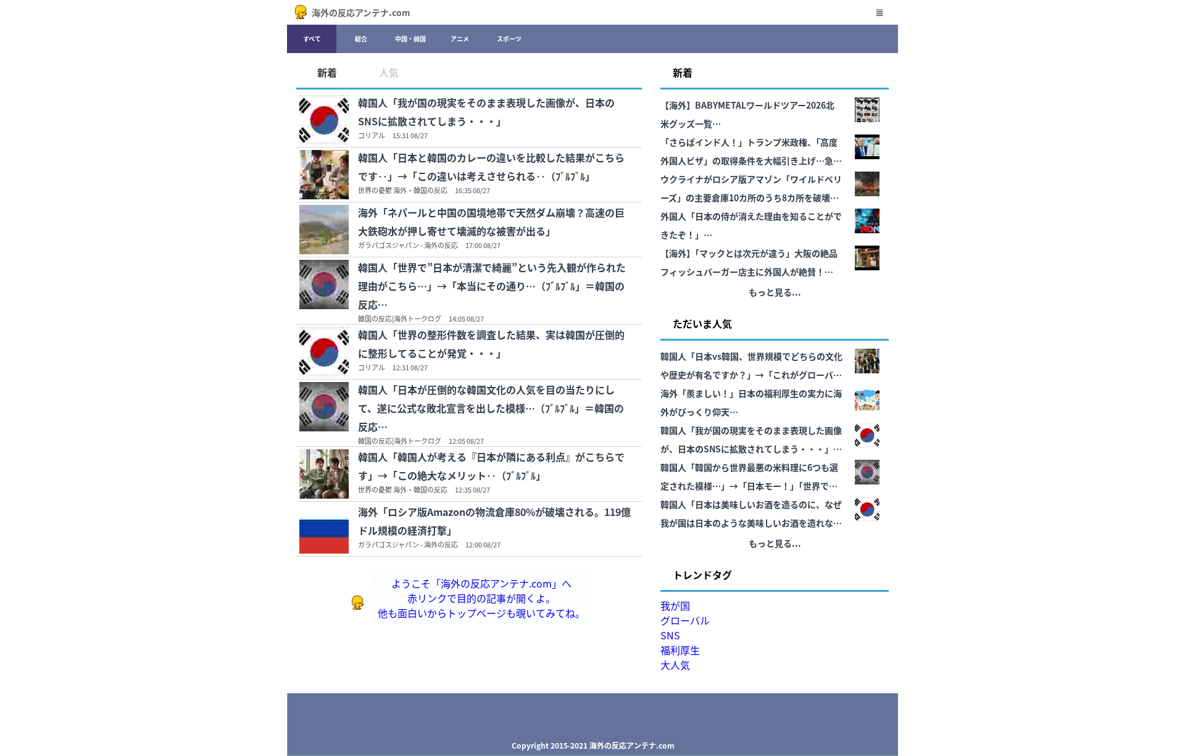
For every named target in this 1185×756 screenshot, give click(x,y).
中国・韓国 (410, 38)
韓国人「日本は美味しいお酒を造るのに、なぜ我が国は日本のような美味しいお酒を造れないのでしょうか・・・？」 (751, 515)
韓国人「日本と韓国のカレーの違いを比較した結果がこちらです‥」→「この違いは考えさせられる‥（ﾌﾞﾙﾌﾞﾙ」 (491, 166)
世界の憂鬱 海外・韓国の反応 (402, 190)
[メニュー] (879, 12)
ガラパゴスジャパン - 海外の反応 (408, 245)
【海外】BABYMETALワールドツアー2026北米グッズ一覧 (747, 114)
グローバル (685, 620)
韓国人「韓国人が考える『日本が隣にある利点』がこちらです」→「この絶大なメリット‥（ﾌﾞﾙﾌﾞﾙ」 (491, 466)
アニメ (460, 38)
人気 (389, 72)
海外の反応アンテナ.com (361, 12)
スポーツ (509, 38)
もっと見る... (775, 292)
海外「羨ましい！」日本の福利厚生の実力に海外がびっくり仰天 (751, 402)
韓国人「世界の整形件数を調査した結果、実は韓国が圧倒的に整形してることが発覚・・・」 (491, 343)
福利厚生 (680, 649)
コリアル (371, 135)
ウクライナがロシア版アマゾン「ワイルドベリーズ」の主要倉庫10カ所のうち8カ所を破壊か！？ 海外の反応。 (751, 190)
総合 (361, 38)
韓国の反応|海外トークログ (399, 318)
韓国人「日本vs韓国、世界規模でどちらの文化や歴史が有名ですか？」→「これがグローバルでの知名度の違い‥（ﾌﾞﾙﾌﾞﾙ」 (751, 367)
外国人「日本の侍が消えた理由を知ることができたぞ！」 (751, 225)
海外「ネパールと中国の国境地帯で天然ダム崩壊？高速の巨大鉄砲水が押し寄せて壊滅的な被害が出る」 (491, 221)
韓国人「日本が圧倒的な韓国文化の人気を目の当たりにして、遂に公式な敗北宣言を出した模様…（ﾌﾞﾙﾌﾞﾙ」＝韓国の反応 (491, 408)
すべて (312, 38)
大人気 (675, 664)
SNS (670, 635)
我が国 (675, 605)
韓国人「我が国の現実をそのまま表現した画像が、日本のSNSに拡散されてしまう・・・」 (486, 111)
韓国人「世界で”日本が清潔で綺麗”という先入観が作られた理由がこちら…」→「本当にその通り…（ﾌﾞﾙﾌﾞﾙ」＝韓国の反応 (492, 286)
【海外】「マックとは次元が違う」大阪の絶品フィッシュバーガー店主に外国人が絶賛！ (749, 262)
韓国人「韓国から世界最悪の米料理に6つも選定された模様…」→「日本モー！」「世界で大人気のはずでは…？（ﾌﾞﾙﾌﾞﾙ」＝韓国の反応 (749, 478)
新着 (327, 72)
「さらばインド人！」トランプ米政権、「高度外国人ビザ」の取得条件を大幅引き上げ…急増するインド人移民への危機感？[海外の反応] (751, 153)
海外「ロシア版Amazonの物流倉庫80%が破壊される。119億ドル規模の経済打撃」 (494, 521)
